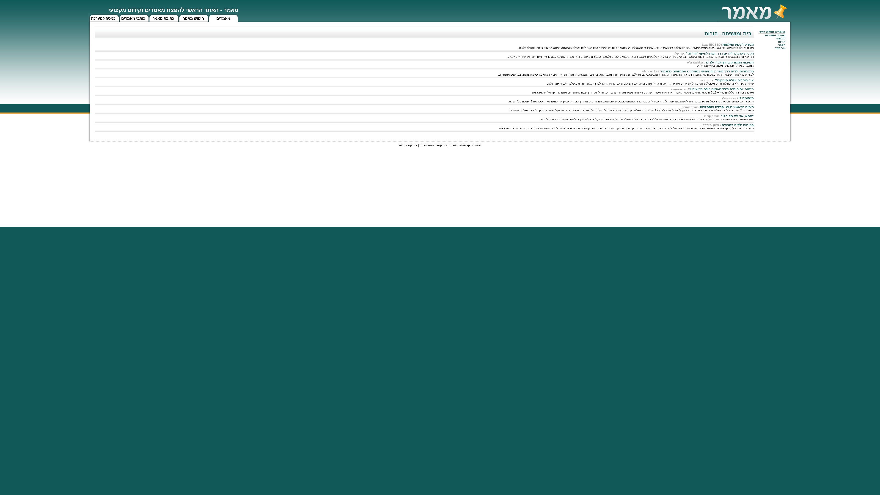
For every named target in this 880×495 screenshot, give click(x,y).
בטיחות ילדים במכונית (738, 125)
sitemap (464, 145)
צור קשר (441, 145)
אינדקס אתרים (408, 145)
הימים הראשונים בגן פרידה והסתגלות (727, 107)
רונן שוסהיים (679, 89)
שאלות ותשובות (775, 35)
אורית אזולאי (728, 98)
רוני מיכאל (706, 80)
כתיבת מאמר (163, 18)
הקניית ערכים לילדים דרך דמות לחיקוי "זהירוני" (720, 53)
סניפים (476, 145)
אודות (781, 41)
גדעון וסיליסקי (711, 125)
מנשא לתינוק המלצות (738, 44)
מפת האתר (427, 145)
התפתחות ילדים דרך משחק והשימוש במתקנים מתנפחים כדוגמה (707, 71)
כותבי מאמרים (133, 18)
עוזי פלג (679, 53)
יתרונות (780, 38)
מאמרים (223, 18)
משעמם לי (746, 98)
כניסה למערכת (103, 18)
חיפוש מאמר (193, 18)
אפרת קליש (711, 116)
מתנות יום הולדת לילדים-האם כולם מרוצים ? (721, 89)
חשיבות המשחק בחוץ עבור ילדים (729, 62)
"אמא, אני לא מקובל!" (737, 116)
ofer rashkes (695, 62)
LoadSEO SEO (711, 44)
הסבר (781, 45)
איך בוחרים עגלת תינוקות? (734, 80)
